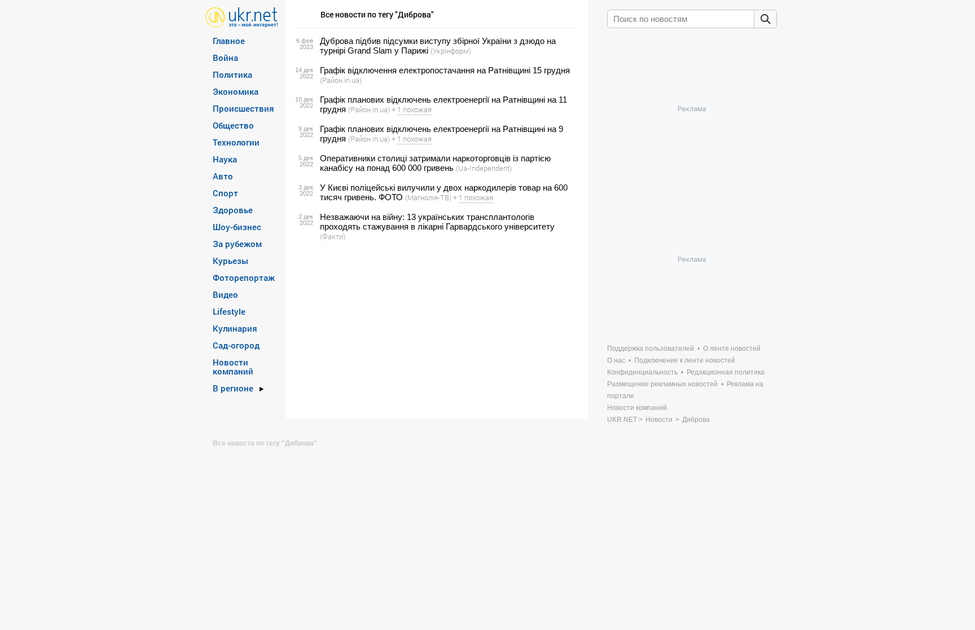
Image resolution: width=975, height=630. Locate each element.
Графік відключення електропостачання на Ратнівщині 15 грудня (445, 70)
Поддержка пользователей (650, 349)
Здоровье (233, 209)
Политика (232, 74)
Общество (233, 125)
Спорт (225, 192)
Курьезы (230, 260)
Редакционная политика (726, 372)
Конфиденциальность (642, 372)
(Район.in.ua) (341, 80)
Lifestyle (229, 311)
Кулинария (235, 328)
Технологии (236, 142)
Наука (225, 159)
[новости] (241, 16)
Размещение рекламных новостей (662, 384)
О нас (616, 360)
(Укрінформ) (451, 51)
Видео (225, 294)
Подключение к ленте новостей (684, 360)
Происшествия (243, 108)
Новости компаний (233, 367)
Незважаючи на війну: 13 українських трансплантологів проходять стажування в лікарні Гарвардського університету (437, 221)
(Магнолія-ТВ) (428, 197)
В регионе (233, 388)
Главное (229, 40)
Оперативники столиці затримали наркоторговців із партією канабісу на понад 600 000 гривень (435, 163)
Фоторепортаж (244, 277)
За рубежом (237, 243)
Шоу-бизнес (237, 226)
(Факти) (332, 236)
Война (225, 57)
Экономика (235, 91)
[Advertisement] (435, 330)
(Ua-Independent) (484, 168)
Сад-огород (236, 345)
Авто (223, 175)
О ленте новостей (732, 349)
